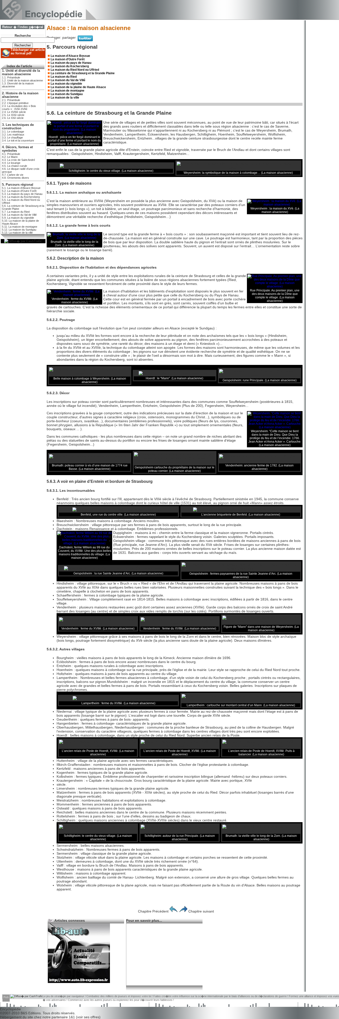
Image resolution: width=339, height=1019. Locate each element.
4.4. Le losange (11, 162)
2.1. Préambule (11, 100)
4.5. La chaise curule (14, 165)
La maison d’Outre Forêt (68, 59)
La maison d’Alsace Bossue (70, 56)
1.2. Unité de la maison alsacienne (22, 80)
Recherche (23, 35)
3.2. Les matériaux (13, 134)
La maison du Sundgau (67, 94)
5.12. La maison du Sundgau (19, 229)
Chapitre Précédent (153, 911)
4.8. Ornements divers (15, 177)
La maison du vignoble (66, 83)
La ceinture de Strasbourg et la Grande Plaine (83, 73)
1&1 (72, 1017)
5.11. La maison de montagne (19, 226)
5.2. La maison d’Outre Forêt (19, 190)
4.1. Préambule (11, 153)
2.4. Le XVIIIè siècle (14, 111)
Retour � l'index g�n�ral (22, 27)
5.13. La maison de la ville (17, 232)
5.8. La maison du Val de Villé (19, 214)
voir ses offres (88, 1017)
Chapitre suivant (201, 911)
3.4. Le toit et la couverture (18, 140)
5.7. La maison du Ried (16, 211)
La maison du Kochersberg (70, 66)
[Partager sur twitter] (85, 40)
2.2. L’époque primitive (15, 103)
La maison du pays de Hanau (71, 63)
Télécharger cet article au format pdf (28, 51)
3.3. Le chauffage (12, 137)
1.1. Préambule (11, 77)
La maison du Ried (64, 76)
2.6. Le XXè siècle (13, 117)
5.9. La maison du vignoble (18, 217)
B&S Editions (31, 1013)
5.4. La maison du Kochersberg (21, 196)
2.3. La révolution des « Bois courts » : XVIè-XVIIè (19, 107)
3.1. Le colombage (13, 131)
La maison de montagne (67, 90)
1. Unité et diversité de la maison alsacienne (21, 72)
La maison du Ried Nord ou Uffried (75, 69)
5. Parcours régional (17, 184)
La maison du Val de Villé (68, 80)
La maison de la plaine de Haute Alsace (78, 87)
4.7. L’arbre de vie (12, 174)
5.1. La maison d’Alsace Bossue (21, 187)
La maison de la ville (65, 97)
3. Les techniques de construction (18, 126)
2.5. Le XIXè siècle (13, 114)
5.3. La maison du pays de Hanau (22, 193)
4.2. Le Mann (10, 156)
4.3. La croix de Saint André (18, 159)
